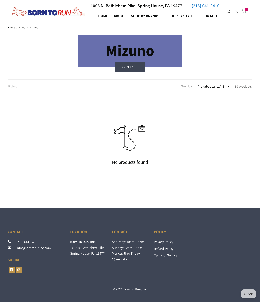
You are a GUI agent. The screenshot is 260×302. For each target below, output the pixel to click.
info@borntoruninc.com (31, 248)
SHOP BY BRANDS (145, 16)
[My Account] (236, 11)
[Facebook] (12, 270)
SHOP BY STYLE (180, 16)
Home (11, 27)
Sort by (186, 86)
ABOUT (119, 16)
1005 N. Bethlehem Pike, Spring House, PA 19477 (136, 6)
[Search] (228, 11)
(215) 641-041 (24, 242)
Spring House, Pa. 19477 (87, 253)
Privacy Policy (163, 242)
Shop (22, 27)
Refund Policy (163, 248)
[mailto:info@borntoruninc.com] (10, 248)
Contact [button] (130, 67)
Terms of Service (165, 255)
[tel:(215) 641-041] (10, 242)
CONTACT (210, 16)
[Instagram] (19, 270)
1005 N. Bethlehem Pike (87, 247)
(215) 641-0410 (205, 6)
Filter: (12, 86)
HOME (103, 16)
